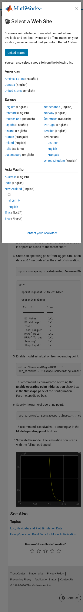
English (52, 148)
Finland (9, 131)
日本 (8, 212)
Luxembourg (13, 154)
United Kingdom (54, 160)
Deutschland (13, 119)
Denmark (11, 113)
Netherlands (52, 107)
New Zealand (13, 189)
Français (53, 154)
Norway (49, 113)
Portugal (49, 125)
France (9, 136)
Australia (11, 177)
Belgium (10, 107)
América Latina (15, 78)
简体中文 (14, 201)
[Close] (77, 9)
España (10, 125)
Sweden (49, 131)
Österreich (50, 119)
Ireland (9, 142)
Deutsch (52, 142)
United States (13, 90)
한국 (8, 218)
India (8, 183)
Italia (8, 148)
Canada (10, 84)
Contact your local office (41, 233)
